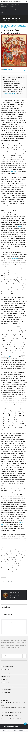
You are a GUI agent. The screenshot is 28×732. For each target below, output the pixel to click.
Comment (22, 632)
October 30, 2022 (8, 69)
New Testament (5, 26)
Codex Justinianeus (10, 70)
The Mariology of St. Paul (7, 715)
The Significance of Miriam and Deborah (10, 707)
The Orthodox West (6, 689)
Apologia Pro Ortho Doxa (7, 666)
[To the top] (25, 723)
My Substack (4, 679)
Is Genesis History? (5, 673)
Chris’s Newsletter (5, 669)
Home (2, 4)
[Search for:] (14, 656)
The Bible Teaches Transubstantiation (10, 702)
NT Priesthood (4, 6)
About (7, 4)
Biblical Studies (4, 9)
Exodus (22, 25)
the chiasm (15, 258)
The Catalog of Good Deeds (7, 686)
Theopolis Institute (5, 692)
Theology (12, 6)
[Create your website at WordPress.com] (14, 1)
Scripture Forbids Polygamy (7, 712)
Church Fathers (15, 25)
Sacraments (22, 26)
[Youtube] (2, 12)
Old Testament (15, 26)
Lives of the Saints (5, 676)
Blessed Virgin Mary (15, 4)
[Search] (6, 12)
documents (14, 171)
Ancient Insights (10, 18)
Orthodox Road (5, 682)
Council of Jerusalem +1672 (10, 93)
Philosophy (13, 9)
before (19, 226)
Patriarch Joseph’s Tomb (7, 718)
